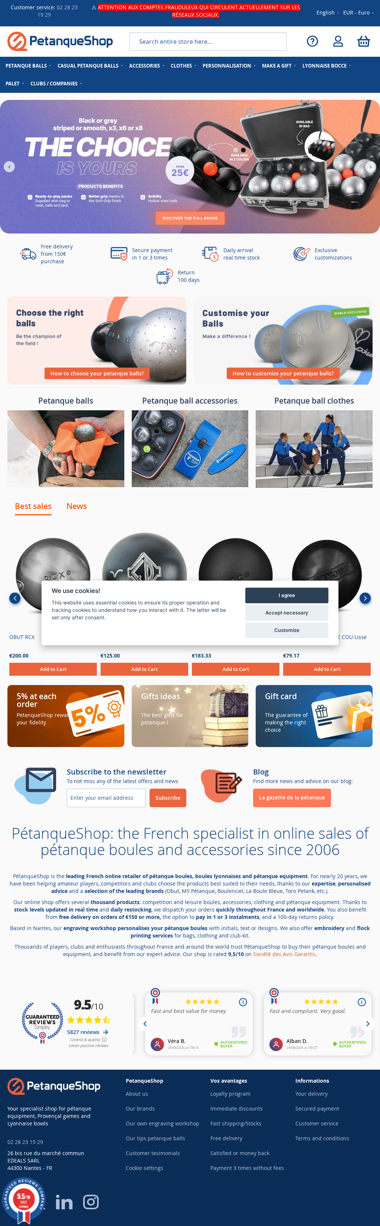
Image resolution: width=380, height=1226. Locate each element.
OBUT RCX (22, 636)
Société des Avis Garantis (284, 954)
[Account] (338, 41)
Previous (14, 598)
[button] (359, 13)
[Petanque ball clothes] (314, 485)
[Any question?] (312, 41)
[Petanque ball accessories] (190, 485)
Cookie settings (144, 1167)
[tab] (33, 506)
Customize (286, 630)
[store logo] (60, 41)
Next (365, 598)
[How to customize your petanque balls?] (283, 382)
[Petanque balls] (65, 485)
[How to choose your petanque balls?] (96, 382)
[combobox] (208, 41)
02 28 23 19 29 (25, 1141)
